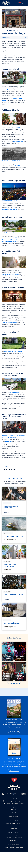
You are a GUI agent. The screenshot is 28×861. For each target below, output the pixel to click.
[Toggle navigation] (25, 3)
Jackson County (15, 240)
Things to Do (19, 826)
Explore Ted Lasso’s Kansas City (7, 656)
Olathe (11, 238)
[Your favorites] (19, 3)
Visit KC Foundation (17, 837)
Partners (21, 835)
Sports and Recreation (8, 533)
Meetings (15, 835)
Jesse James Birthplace (11, 623)
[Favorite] (24, 488)
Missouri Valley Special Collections (11, 161)
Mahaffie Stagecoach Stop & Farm (11, 507)
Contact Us (18, 823)
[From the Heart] (14, 780)
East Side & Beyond (8, 541)
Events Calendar (10, 826)
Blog (13, 823)
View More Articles (13, 683)
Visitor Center (14, 828)
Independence (19, 211)
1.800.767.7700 (14, 809)
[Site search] (22, 3)
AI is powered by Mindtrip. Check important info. (14, 846)
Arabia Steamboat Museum (13, 595)
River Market (6, 599)
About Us (8, 823)
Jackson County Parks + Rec (13, 536)
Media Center (8, 835)
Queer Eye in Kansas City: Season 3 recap (19, 676)
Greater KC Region (8, 628)
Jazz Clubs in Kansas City (20, 657)
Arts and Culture (7, 503)
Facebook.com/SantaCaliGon (9, 200)
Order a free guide (14, 731)
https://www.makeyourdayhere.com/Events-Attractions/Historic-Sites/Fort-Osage (13, 436)
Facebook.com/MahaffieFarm (9, 233)
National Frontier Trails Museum (10, 565)
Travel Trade (8, 837)
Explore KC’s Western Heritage (13, 7)
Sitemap (13, 844)
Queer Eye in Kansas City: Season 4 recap (7, 676)
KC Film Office (13, 840)
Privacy (17, 844)
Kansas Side (6, 512)
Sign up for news (14, 770)
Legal (9, 844)
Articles (3, 7)
